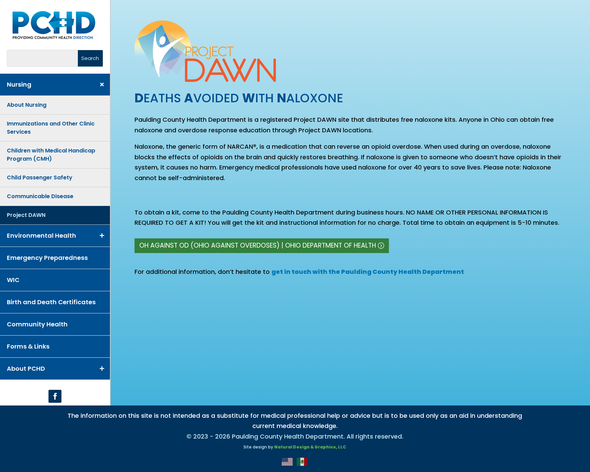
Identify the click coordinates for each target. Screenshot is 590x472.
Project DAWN (26, 215)
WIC (13, 280)
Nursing (19, 84)
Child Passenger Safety (39, 177)
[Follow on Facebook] (54, 396)
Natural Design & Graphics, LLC (310, 447)
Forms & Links (28, 346)
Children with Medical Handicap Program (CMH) (51, 155)
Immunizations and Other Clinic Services (51, 128)
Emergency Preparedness (47, 257)
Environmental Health (41, 235)
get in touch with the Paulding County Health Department (367, 271)
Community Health (37, 324)
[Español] (302, 461)
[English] (287, 461)
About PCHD (26, 368)
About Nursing (26, 105)
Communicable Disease (40, 196)
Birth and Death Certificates (51, 302)
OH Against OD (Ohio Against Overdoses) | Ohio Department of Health (257, 245)
